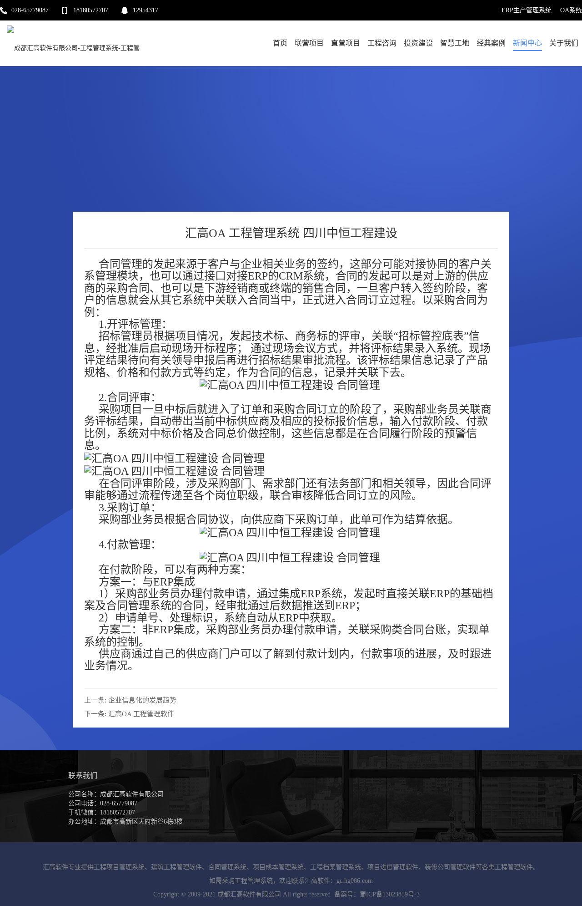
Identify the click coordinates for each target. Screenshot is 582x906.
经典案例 (491, 43)
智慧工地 (454, 43)
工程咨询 (381, 43)
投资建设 (418, 43)
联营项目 (309, 43)
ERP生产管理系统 (527, 10)
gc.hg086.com (354, 880)
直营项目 (345, 43)
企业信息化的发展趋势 (142, 700)
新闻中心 (527, 43)
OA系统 (571, 10)
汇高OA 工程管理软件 (141, 714)
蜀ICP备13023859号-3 (390, 894)
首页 (280, 43)
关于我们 (563, 43)
